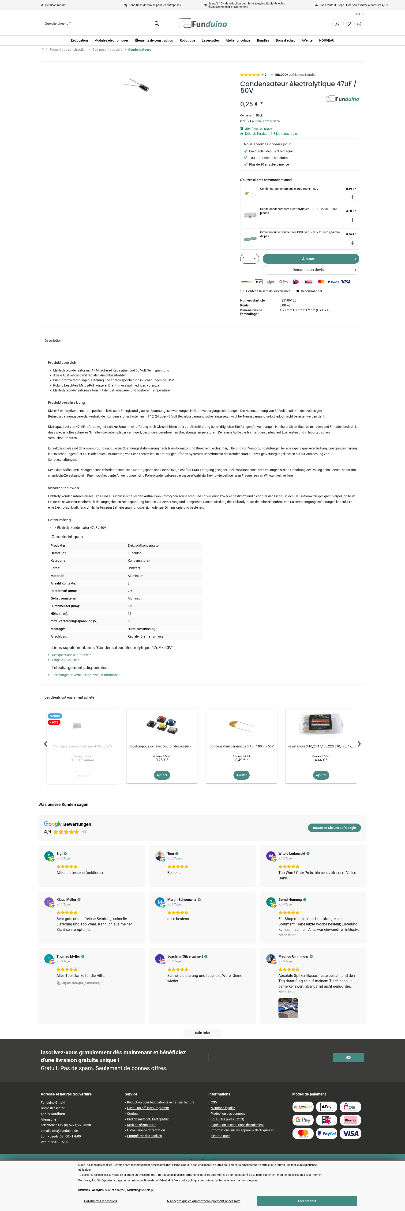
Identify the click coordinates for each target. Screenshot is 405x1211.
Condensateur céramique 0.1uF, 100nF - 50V (289, 188)
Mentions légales (223, 1108)
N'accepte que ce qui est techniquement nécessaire (203, 1201)
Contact (133, 1113)
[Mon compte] (337, 23)
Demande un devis (308, 269)
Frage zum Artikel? (65, 660)
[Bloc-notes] (348, 23)
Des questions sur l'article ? (71, 655)
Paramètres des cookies (144, 1136)
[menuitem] (359, 23)
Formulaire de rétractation (146, 1130)
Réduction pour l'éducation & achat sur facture (160, 1102)
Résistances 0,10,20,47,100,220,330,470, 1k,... (321, 746)
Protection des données (228, 1113)
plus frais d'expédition (266, 121)
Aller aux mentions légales (240, 1180)
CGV (214, 1102)
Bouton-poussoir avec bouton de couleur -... (162, 746)
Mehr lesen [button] (287, 935)
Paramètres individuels (100, 1201)
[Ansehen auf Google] (49, 856)
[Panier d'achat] (359, 23)
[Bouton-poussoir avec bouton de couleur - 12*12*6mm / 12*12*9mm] (162, 725)
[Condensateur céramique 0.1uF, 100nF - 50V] (241, 725)
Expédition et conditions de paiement (237, 1125)
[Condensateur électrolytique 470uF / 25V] (82, 725)
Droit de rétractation (141, 1125)
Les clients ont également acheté (69, 697)
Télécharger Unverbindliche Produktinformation (85, 675)
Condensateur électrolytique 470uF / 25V (82, 746)
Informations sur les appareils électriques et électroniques (242, 1133)
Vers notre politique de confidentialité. (198, 1180)
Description (53, 340)
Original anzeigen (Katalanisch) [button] (80, 983)
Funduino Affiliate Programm (148, 1108)
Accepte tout (306, 1201)
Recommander (311, 291)
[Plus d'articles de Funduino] (342, 103)
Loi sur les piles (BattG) (227, 1119)
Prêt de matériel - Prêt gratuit (148, 1119)
